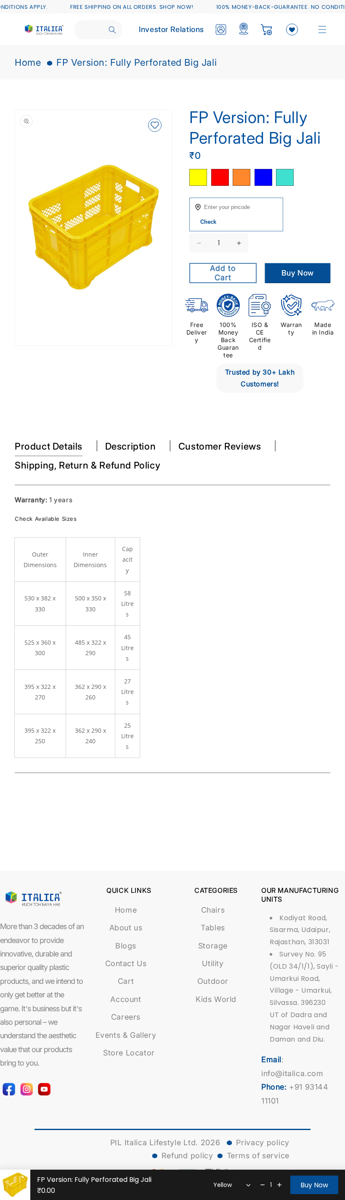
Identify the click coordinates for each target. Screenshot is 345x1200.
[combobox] (98, 29)
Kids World (216, 999)
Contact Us (126, 963)
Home (28, 62)
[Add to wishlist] (154, 126)
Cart (126, 981)
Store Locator (129, 1052)
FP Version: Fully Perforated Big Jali (136, 62)
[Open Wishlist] (292, 29)
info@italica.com (292, 1073)
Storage (213, 945)
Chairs (213, 909)
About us (126, 927)
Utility (212, 963)
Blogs (125, 945)
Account (125, 999)
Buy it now (298, 273)
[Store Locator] (243, 29)
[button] (322, 29)
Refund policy (187, 1155)
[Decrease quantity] (262, 1185)
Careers (126, 1016)
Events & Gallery (126, 1035)
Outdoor (212, 981)
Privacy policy (262, 1142)
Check (208, 222)
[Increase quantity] (279, 1185)
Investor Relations (171, 29)
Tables (213, 927)
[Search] (112, 30)
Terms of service (258, 1155)
